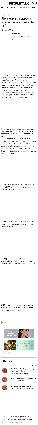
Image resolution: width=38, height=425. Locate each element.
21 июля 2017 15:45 (8, 30)
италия (4, 322)
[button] (35, 365)
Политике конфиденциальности (18, 422)
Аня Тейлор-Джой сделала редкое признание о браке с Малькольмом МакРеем (23, 371)
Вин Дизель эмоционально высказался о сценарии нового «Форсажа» (22, 388)
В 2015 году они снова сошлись (15, 305)
